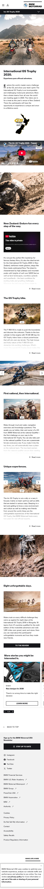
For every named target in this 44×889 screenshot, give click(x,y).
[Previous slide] (6, 314)
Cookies (7, 813)
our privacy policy (14, 876)
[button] (3, 5)
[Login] (7, 4)
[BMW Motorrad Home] (33, 5)
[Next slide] (38, 314)
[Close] (41, 865)
